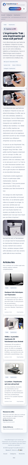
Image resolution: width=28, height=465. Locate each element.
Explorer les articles (15, 8)
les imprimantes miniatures (11, 243)
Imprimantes (17, 15)
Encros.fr (8, 450)
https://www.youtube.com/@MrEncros (13, 429)
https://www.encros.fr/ (8, 422)
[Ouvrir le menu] (24, 9)
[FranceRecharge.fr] (14, 4)
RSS (14, 458)
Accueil (3, 15)
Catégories (9, 15)
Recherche (22, 453)
